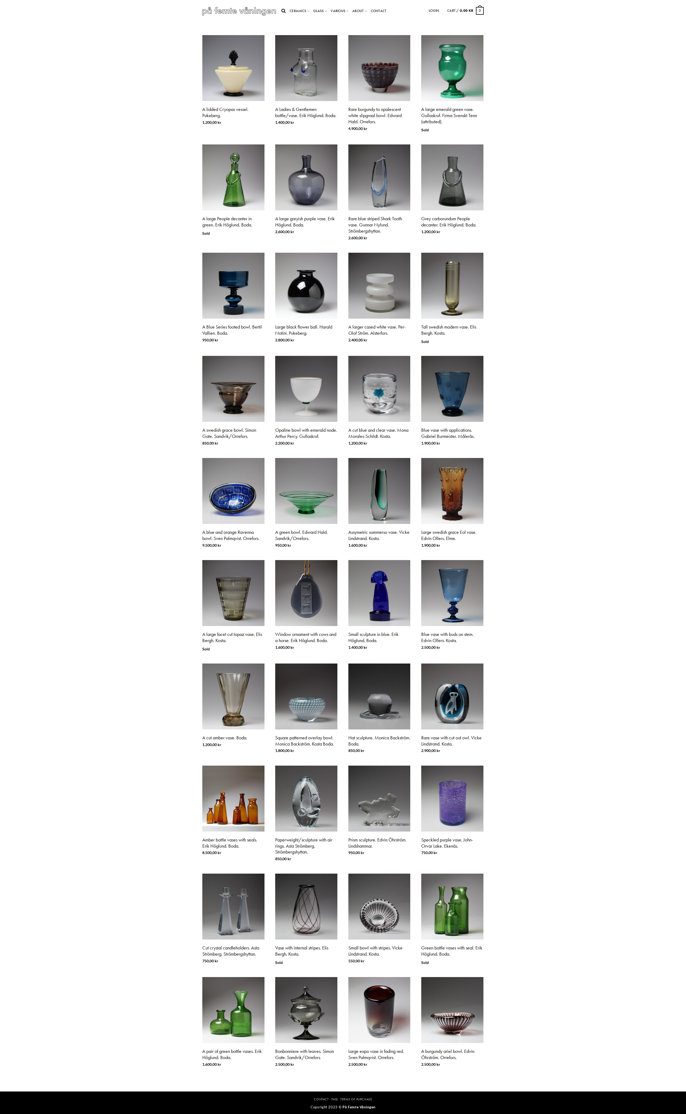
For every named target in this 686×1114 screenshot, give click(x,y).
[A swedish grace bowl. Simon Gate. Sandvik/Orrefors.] (233, 389)
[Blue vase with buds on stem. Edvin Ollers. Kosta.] (452, 593)
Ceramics (298, 11)
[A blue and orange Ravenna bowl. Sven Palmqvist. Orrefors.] (233, 491)
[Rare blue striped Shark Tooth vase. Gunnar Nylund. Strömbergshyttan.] (379, 177)
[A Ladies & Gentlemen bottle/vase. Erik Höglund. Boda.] (306, 68)
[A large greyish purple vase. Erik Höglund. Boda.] (306, 177)
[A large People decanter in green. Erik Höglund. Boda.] (233, 177)
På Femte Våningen (358, 1107)
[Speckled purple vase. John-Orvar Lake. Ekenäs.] (452, 799)
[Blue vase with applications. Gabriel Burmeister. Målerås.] (452, 389)
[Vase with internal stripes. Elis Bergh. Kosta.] (306, 907)
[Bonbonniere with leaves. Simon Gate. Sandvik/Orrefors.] (306, 1010)
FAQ (334, 1099)
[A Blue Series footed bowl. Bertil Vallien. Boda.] (233, 286)
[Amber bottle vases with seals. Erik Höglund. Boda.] (233, 799)
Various (338, 11)
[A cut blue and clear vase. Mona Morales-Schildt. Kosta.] (379, 389)
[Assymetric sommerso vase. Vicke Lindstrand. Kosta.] (379, 491)
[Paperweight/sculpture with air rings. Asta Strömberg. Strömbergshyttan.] (306, 799)
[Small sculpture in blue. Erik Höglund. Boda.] (379, 593)
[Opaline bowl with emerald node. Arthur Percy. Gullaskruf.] (306, 389)
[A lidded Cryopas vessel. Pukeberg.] (233, 68)
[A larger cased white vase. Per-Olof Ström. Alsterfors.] (379, 286)
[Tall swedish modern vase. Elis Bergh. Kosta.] (452, 286)
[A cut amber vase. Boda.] (233, 696)
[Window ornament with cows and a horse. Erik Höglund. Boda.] (306, 593)
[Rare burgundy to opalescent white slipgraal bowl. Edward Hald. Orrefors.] (379, 68)
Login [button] (434, 10)
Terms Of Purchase (356, 1099)
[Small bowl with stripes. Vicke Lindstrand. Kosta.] (379, 907)
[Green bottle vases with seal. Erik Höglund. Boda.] (452, 907)
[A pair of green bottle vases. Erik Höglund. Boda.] (233, 1010)
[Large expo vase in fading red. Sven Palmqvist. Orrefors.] (379, 1010)
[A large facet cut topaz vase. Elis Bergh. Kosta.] (233, 593)
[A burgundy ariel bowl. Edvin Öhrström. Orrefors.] (452, 1010)
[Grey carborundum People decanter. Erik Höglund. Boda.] (452, 177)
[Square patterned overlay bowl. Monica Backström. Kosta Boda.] (306, 696)
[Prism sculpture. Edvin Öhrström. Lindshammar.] (379, 799)
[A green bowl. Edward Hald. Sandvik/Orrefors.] (306, 491)
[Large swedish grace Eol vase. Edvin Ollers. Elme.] (452, 491)
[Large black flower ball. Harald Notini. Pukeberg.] (306, 286)
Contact (379, 11)
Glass (318, 11)
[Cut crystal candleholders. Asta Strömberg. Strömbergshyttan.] (233, 907)
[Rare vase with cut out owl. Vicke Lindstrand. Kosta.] (452, 696)
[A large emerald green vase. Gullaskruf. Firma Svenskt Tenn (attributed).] (452, 68)
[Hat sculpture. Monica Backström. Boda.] (379, 696)
